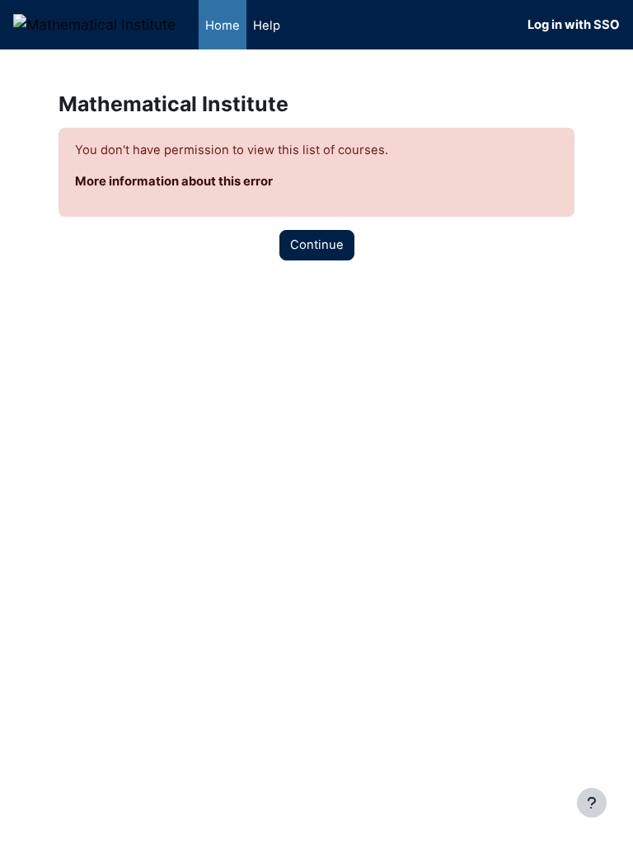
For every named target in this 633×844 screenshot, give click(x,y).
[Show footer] (592, 803)
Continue (317, 244)
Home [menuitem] (222, 25)
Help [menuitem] (266, 25)
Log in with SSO (574, 24)
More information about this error (174, 181)
